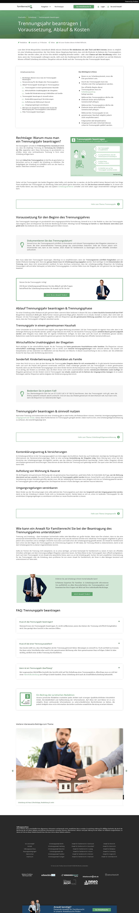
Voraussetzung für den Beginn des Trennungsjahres (40, 82)
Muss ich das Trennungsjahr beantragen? (36, 622)
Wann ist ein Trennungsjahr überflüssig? (35, 668)
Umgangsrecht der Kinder (25, 418)
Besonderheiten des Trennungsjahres (90, 585)
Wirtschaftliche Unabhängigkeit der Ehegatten (41, 90)
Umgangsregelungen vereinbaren (37, 105)
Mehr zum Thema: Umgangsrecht (103, 513)
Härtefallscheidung (31, 674)
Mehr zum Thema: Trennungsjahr (103, 204)
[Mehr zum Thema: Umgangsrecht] (118, 513)
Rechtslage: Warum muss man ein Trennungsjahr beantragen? (39, 78)
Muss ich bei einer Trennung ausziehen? (35, 644)
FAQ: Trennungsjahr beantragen (33, 112)
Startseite (22, 17)
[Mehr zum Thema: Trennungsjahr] (118, 204)
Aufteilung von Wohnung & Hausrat (37, 102)
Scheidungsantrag (88, 92)
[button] (69, 621)
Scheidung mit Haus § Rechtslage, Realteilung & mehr (36, 802)
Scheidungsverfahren (65, 187)
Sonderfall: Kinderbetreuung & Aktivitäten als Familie (44, 93)
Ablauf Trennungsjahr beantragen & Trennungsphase (40, 85)
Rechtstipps (59, 6)
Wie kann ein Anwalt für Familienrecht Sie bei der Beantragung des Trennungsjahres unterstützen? (39, 108)
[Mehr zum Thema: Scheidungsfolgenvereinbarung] (118, 437)
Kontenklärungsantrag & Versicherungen (39, 99)
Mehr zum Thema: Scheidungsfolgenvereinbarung (97, 437)
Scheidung (32, 17)
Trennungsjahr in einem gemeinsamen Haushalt (41, 87)
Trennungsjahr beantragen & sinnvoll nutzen (37, 96)
